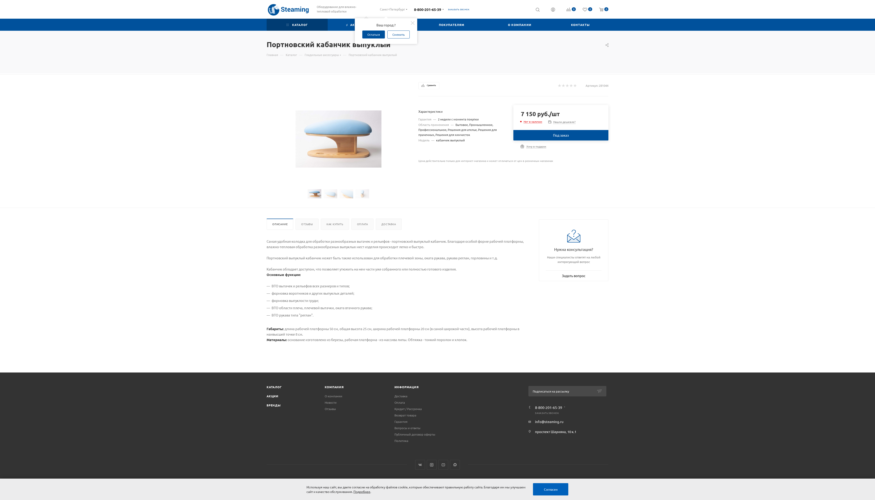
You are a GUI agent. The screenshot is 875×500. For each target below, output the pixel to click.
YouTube (443, 465)
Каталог (274, 387)
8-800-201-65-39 (427, 9)
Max (455, 465)
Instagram (432, 465)
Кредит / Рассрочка (408, 409)
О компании (333, 396)
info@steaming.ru (549, 421)
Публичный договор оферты (414, 434)
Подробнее (361, 492)
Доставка (388, 224)
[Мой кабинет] (553, 10)
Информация (406, 387)
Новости (331, 402)
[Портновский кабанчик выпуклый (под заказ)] (338, 139)
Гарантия (400, 421)
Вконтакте (420, 465)
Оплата (362, 224)
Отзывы (307, 224)
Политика (401, 441)
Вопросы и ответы (407, 428)
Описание (280, 224)
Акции (272, 396)
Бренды (274, 405)
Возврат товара (405, 415)
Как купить (335, 224)
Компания (334, 387)
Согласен (551, 489)
